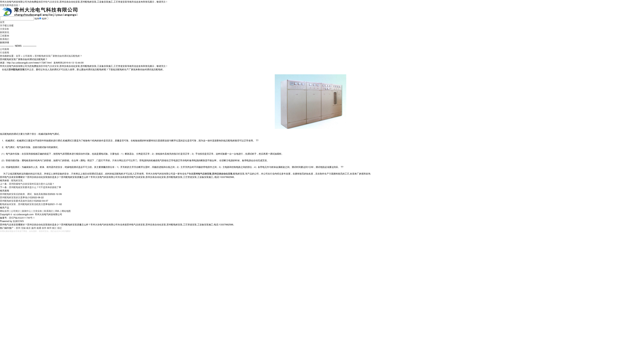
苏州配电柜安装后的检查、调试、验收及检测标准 (25, 194)
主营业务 (4, 28)
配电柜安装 (17, 180)
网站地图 (66, 210)
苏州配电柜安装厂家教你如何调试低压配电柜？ (58, 55)
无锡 (23, 227)
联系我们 (4, 39)
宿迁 (59, 227)
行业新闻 (4, 52)
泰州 (49, 227)
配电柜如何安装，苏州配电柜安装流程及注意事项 (25, 204)
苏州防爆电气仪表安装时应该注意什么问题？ (31, 183)
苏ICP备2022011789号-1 (22, 217)
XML (57, 210)
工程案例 (4, 35)
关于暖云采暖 (7, 25)
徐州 (44, 227)
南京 (28, 227)
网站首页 (4, 210)
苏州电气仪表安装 (50, 1)
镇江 (54, 227)
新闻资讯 (4, 32)
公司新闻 (4, 49)
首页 (2, 22)
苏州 (18, 227)
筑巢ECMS (18, 221)
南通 (39, 227)
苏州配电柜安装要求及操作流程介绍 (18, 200)
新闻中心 (26, 210)
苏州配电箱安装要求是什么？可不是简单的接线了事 (35, 187)
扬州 (33, 227)
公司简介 (15, 210)
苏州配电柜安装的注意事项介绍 (16, 197)
